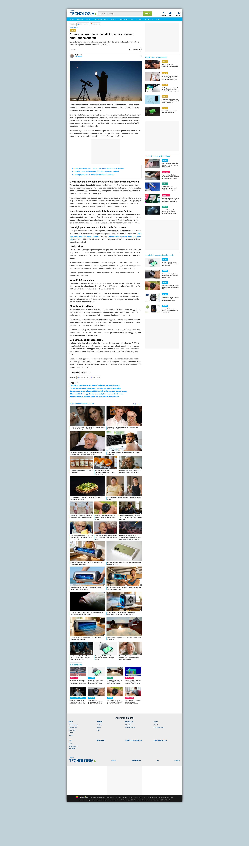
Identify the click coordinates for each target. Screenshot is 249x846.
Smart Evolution (130, 727)
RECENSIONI (149, 19)
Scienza (71, 732)
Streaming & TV (73, 746)
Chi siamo (81, 800)
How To (156, 725)
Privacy (94, 800)
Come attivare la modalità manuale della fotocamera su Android (99, 168)
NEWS (72, 19)
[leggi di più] (141, 56)
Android (99, 725)
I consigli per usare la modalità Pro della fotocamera (94, 175)
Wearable (128, 725)
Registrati (164, 15)
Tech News (72, 730)
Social (70, 743)
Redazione (100, 740)
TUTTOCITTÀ (137, 797)
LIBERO (90, 797)
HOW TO (113, 19)
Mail (170, 15)
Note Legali (88, 800)
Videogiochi (72, 748)
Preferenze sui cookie (109, 800)
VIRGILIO (95, 797)
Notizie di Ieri (73, 727)
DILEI (143, 797)
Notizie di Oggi (73, 725)
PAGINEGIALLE (103, 797)
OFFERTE (139, 19)
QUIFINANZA (155, 797)
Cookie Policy (99, 800)
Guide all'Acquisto (159, 727)
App (98, 730)
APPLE (88, 19)
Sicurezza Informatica (133, 740)
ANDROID (80, 19)
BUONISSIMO (162, 797)
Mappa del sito (136, 760)
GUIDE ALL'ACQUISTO (126, 19)
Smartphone (86, 372)
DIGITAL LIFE (74, 677)
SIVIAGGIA (148, 797)
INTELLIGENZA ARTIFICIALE (78, 698)
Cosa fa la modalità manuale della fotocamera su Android (96, 171)
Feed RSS (113, 760)
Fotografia (75, 372)
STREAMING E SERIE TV (100, 19)
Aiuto (117, 800)
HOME (71, 27)
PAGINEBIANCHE (129, 797)
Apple (99, 727)
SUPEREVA (170, 797)
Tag (158, 760)
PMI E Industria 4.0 (160, 740)
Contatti (177, 760)
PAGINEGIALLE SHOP (113, 797)
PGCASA (121, 797)
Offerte (71, 735)
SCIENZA (109, 677)
